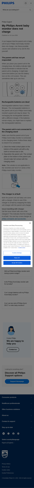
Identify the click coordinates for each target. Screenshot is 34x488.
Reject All (17, 257)
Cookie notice (21, 247)
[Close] (30, 223)
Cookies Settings (17, 252)
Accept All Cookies (17, 262)
